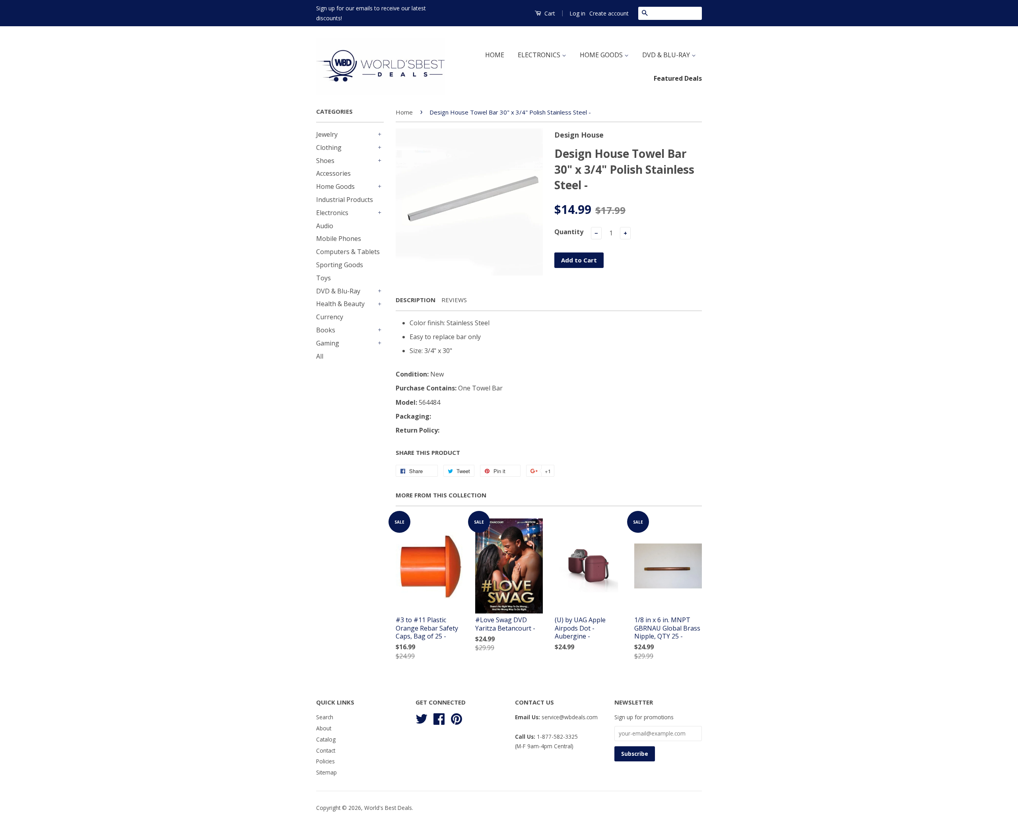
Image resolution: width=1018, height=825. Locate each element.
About (323, 728)
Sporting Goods (339, 264)
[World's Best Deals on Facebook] (439, 718)
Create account (609, 13)
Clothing (329, 147)
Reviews (454, 300)
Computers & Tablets (348, 251)
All (319, 356)
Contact (325, 750)
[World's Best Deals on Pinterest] (456, 718)
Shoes (325, 160)
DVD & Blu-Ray (338, 291)
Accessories (333, 173)
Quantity (568, 231)
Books (325, 330)
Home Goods (335, 186)
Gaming (327, 343)
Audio (324, 225)
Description (415, 300)
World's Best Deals (388, 807)
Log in (577, 13)
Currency (329, 317)
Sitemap (326, 772)
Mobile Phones (338, 238)
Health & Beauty (340, 303)
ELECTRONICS (540, 54)
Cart (549, 13)
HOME (494, 54)
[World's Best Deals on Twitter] (421, 718)
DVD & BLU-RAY (667, 54)
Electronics (332, 212)
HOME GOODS (602, 54)
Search (324, 717)
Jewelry (327, 134)
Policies (325, 761)
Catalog (326, 739)
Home (404, 112)
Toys (323, 278)
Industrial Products (344, 199)
